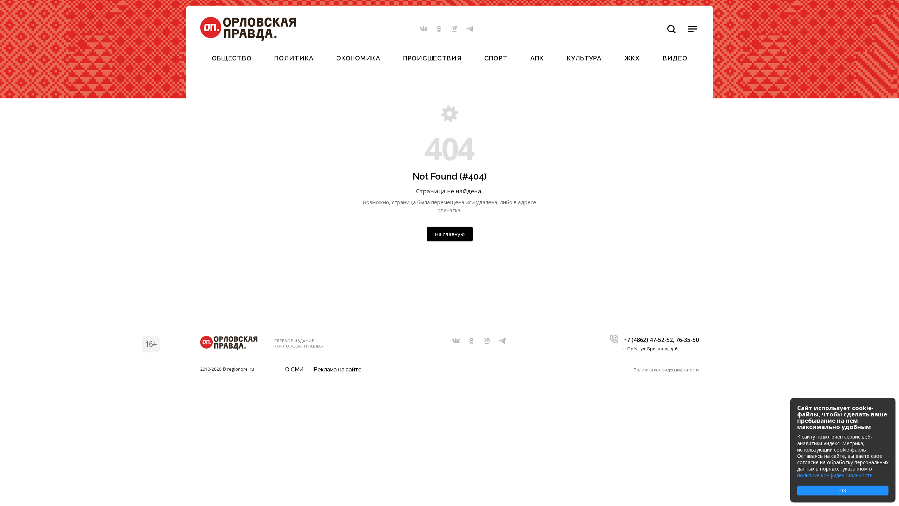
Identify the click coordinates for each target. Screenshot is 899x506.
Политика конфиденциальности (666, 370)
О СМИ (294, 369)
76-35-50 (687, 340)
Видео (675, 58)
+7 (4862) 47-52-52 (648, 340)
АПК (537, 58)
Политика (294, 58)
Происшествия (432, 58)
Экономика (358, 58)
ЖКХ (632, 58)
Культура (584, 58)
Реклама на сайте (337, 369)
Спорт (496, 58)
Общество (232, 58)
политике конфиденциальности (835, 475)
